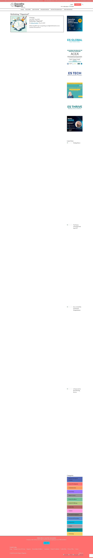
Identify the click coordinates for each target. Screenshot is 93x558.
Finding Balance (76, 143)
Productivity (71, 522)
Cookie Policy (63, 549)
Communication (72, 487)
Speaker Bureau (45, 9)
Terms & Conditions (54, 549)
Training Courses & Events (19, 549)
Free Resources (68, 9)
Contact (77, 549)
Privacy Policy (71, 549)
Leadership (71, 507)
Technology (32, 17)
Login (71, 4)
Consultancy (46, 549)
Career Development (73, 484)
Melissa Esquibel (34, 23)
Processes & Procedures (74, 518)
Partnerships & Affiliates (37, 549)
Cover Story (71, 491)
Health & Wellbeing (73, 503)
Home (22, 9)
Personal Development (74, 514)
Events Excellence (73, 499)
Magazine (28, 9)
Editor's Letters (72, 495)
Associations (35, 9)
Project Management (73, 530)
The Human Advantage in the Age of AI (77, 226)
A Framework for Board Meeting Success (77, 390)
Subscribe (77, 4)
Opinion (70, 510)
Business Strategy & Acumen (73, 479)
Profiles (70, 526)
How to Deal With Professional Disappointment (77, 308)
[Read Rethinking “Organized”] (19, 23)
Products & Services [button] (56, 9)
